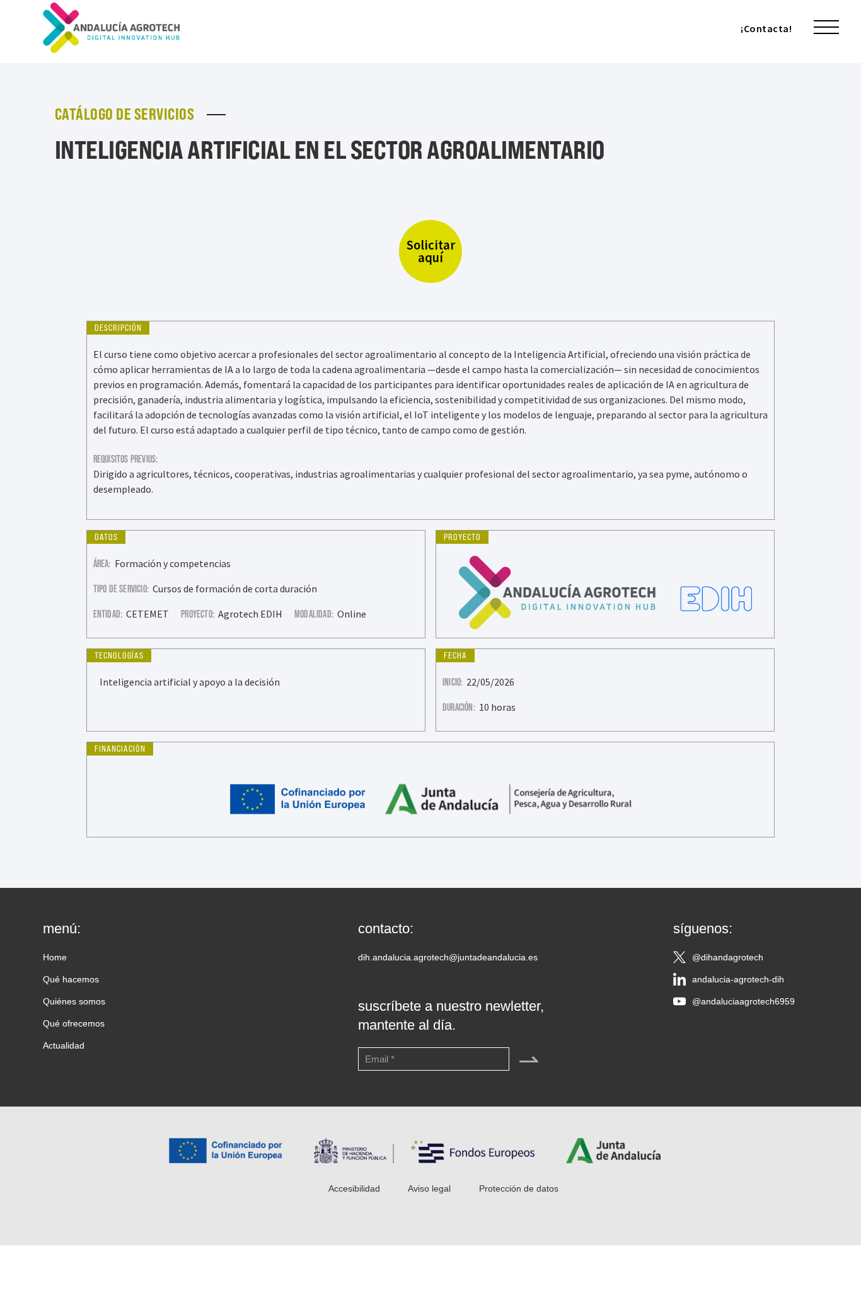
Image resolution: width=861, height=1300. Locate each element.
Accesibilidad (354, 1188)
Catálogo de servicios (125, 115)
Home (55, 957)
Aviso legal (429, 1188)
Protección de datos (518, 1188)
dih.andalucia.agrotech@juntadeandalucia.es (448, 957)
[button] (826, 28)
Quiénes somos (74, 1001)
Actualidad (63, 1045)
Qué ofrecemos (74, 1023)
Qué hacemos (71, 979)
